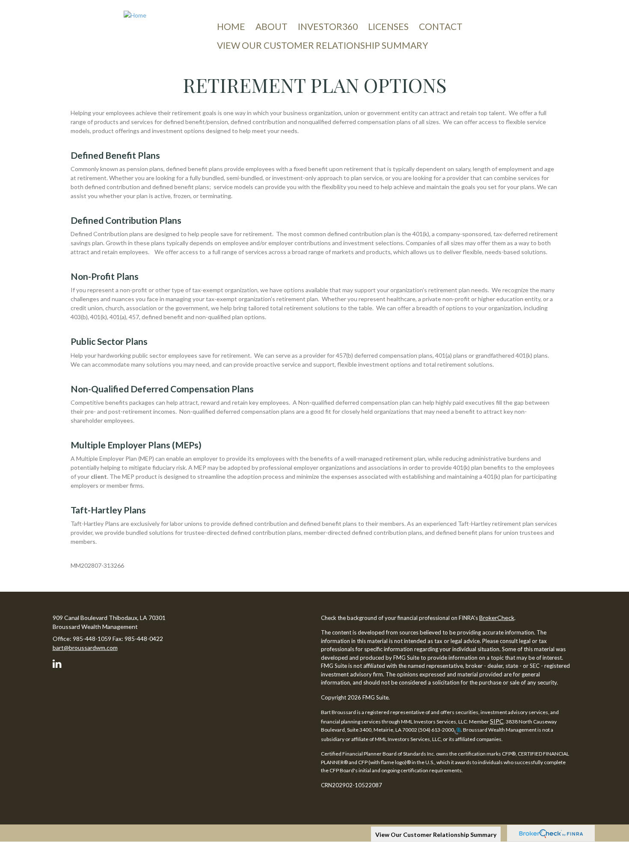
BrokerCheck (496, 617)
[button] (271, 26)
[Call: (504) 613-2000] (457, 730)
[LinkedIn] (58, 662)
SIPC (497, 721)
